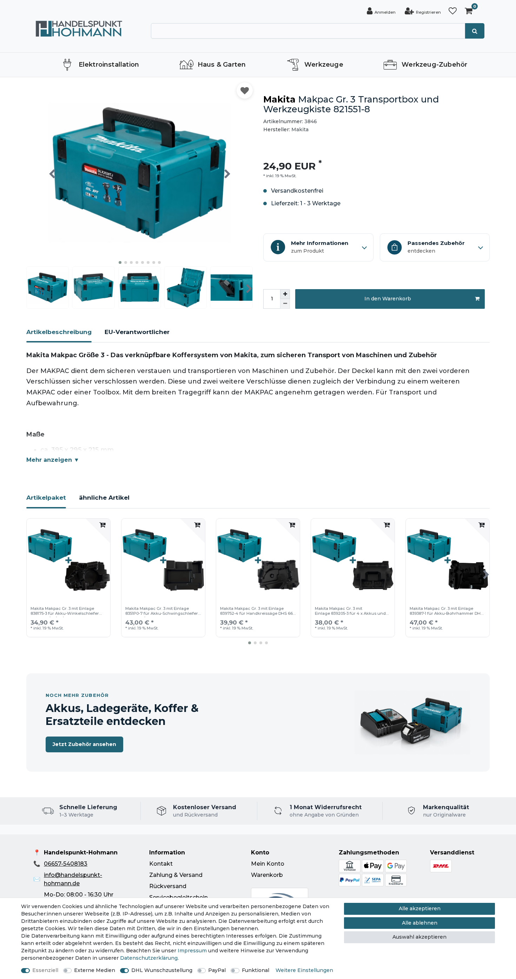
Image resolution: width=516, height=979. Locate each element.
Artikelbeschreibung (59, 331)
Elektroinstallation (109, 64)
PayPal (217, 970)
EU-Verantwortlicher (137, 331)
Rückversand (167, 886)
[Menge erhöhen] (285, 294)
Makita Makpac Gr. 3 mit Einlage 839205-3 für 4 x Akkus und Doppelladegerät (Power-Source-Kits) (352, 611)
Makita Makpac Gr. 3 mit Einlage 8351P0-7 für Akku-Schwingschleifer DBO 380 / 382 (161, 611)
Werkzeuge (323, 64)
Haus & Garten (222, 64)
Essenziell (45, 970)
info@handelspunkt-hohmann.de (73, 879)
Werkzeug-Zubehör (434, 64)
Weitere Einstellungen (304, 970)
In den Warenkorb (387, 298)
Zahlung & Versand (176, 875)
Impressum (192, 950)
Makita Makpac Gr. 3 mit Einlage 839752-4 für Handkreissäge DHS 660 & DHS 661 (257, 611)
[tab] (59, 335)
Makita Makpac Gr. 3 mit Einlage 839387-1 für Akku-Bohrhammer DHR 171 (446, 611)
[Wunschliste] (453, 11)
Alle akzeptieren (420, 908)
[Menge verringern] (285, 304)
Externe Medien (94, 970)
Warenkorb (267, 875)
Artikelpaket (46, 497)
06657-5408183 (65, 863)
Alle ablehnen (419, 923)
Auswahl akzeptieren (419, 937)
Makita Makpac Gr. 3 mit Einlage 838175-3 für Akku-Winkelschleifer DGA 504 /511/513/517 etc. (65, 611)
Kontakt (161, 863)
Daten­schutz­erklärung (149, 958)
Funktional (255, 970)
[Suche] (474, 31)
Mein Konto (267, 863)
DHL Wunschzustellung (161, 970)
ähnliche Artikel (104, 497)
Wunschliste (245, 90)
